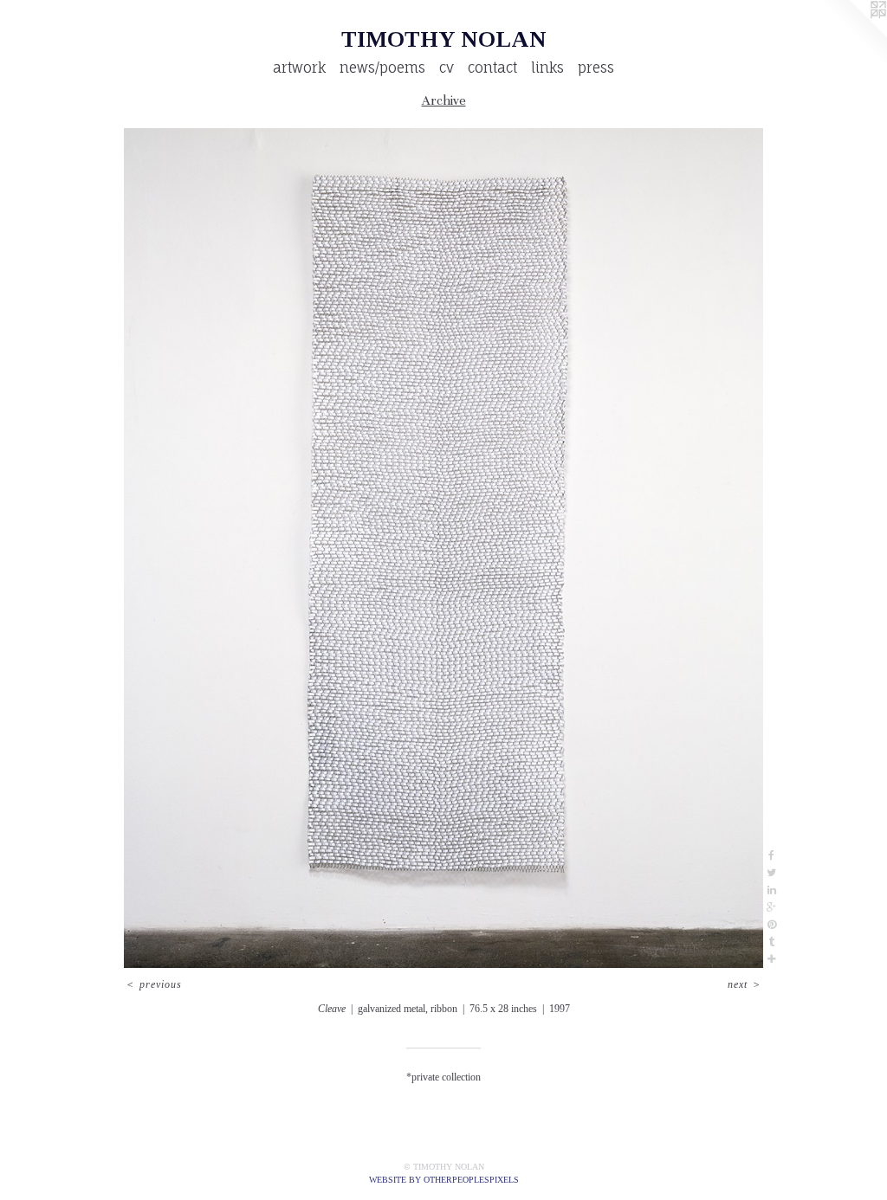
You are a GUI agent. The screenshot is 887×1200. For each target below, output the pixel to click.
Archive (444, 100)
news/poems (382, 67)
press (596, 67)
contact (492, 67)
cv (446, 67)
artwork (299, 67)
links (547, 67)
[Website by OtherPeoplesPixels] (852, 34)
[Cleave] (443, 548)
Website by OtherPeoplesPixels (444, 1179)
